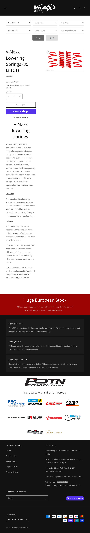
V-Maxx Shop (15, 527)
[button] (5, 7)
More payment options (21, 117)
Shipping (18, 85)
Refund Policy (11, 461)
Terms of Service (12, 472)
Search (8, 451)
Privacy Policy (11, 456)
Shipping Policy (11, 467)
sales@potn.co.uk (21, 278)
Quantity (9, 92)
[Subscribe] (45, 498)
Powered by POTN (24, 527)
